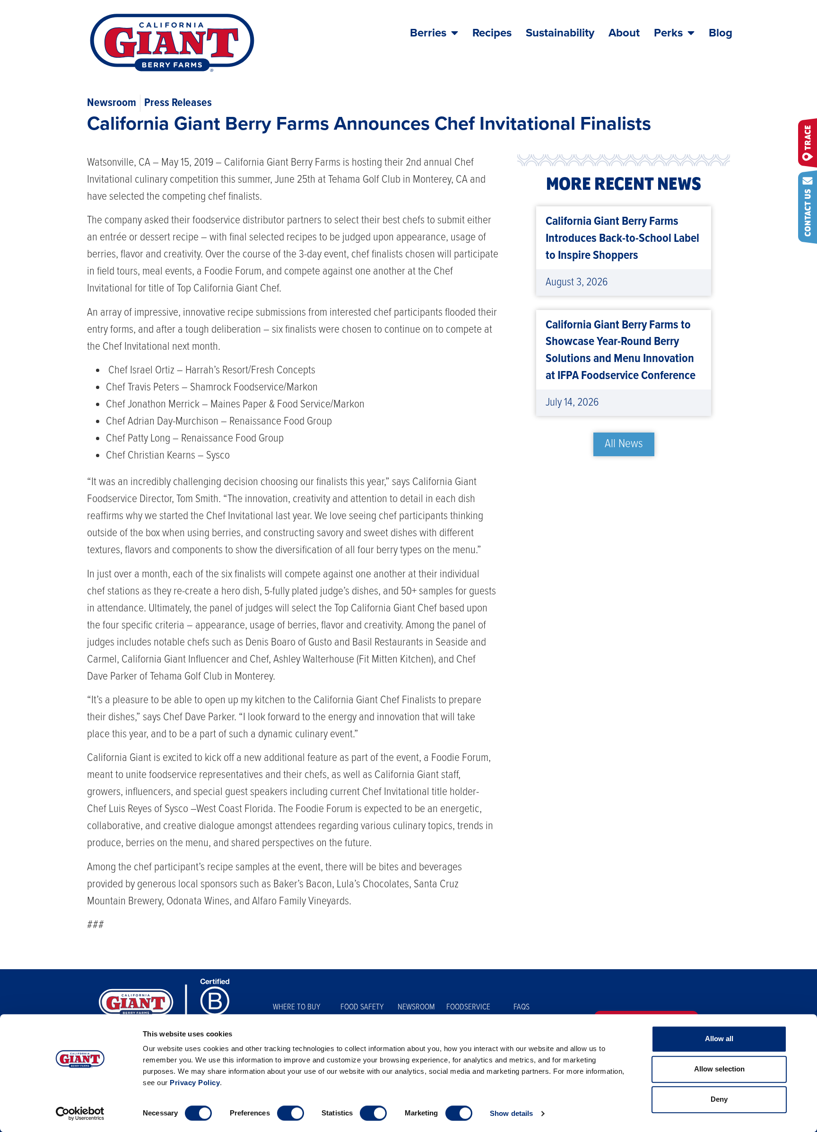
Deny (719, 1099)
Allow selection (719, 1069)
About (624, 33)
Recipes (492, 33)
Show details (511, 1113)
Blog (720, 33)
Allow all (719, 1039)
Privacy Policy (195, 1083)
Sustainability (560, 33)
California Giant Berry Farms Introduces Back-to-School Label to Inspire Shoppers (622, 239)
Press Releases (178, 103)
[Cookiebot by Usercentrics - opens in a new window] (80, 1113)
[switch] (290, 1113)
